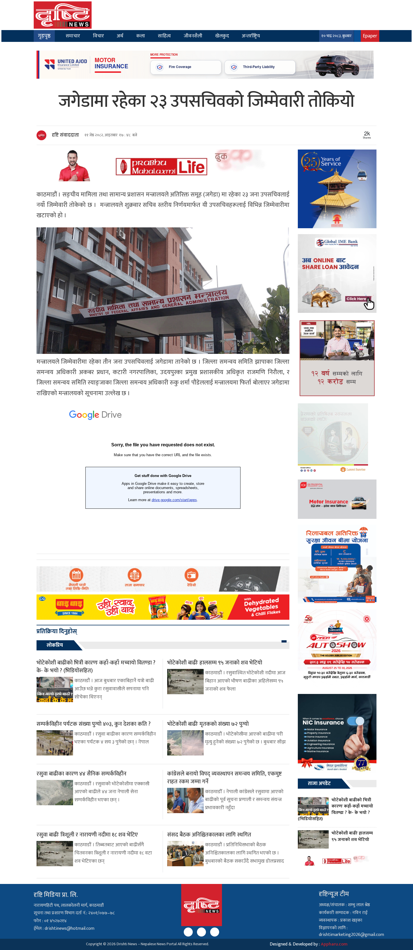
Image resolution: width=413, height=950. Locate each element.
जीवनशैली (193, 36)
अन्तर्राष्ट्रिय (251, 36)
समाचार (73, 36)
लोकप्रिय (55, 645)
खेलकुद (222, 36)
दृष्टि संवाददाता (65, 135)
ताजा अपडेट (319, 783)
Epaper (370, 36)
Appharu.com (334, 944)
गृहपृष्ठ (44, 36)
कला (140, 36)
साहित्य (164, 36)
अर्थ (120, 36)
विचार (98, 36)
